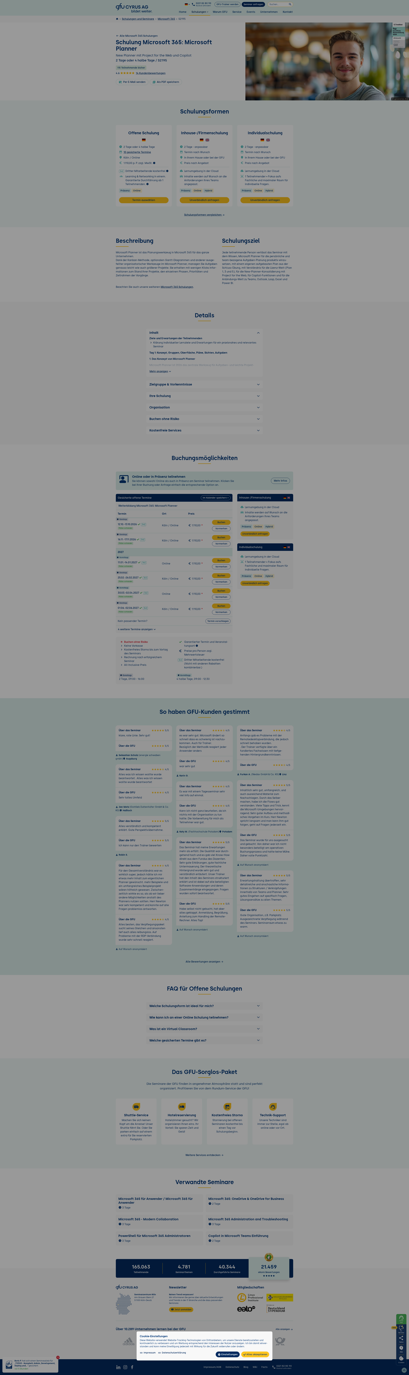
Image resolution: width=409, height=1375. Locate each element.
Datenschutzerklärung (174, 1352)
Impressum (150, 1352)
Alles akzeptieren (256, 1354)
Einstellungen (229, 1354)
